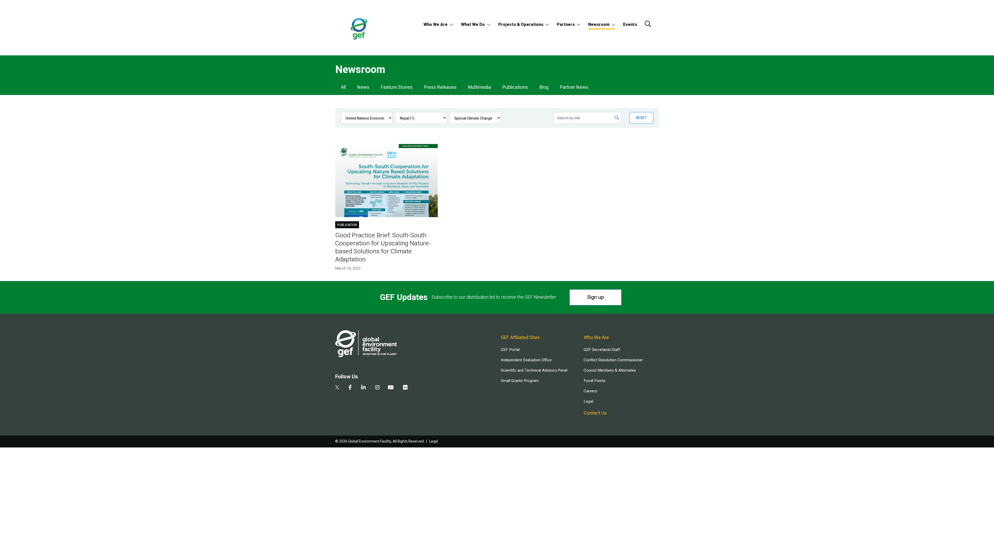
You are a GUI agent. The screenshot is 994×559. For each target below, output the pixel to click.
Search (648, 24)
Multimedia (479, 87)
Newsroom (599, 24)
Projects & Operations (520, 24)
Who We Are (435, 24)
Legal (588, 401)
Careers (590, 391)
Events (630, 24)
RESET (641, 118)
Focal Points (594, 381)
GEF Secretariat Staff (602, 349)
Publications (515, 87)
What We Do (473, 24)
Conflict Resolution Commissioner (613, 360)
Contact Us (595, 413)
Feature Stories (397, 87)
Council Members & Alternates (610, 370)
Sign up (595, 297)
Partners (566, 24)
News (363, 87)
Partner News (574, 87)
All (343, 87)
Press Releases (440, 87)
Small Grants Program (520, 381)
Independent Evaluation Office (526, 360)
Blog (544, 87)
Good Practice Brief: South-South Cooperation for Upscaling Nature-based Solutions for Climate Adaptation (383, 247)
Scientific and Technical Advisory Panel (534, 370)
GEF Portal (510, 349)
